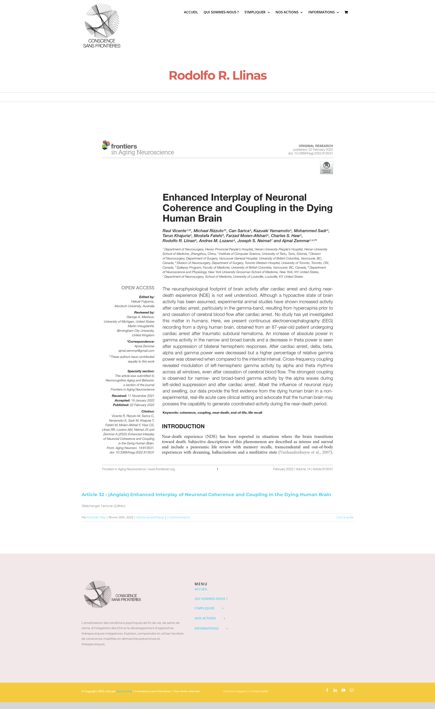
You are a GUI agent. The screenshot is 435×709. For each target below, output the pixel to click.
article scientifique (150, 517)
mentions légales (234, 691)
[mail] (351, 690)
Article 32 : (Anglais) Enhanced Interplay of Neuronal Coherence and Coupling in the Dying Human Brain (206, 494)
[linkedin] (335, 690)
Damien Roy (96, 517)
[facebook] (327, 690)
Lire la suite (344, 517)
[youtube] (343, 690)
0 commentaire (178, 517)
